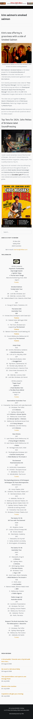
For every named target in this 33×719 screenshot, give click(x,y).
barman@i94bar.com (20, 249)
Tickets (16, 282)
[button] (16, 7)
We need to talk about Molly (10, 669)
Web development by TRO (16, 713)
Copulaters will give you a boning (12, 694)
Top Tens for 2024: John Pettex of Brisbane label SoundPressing (16, 123)
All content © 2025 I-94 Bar (16, 708)
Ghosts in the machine (8, 686)
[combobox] (16, 232)
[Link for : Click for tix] (16, 206)
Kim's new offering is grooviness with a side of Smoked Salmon (13, 36)
